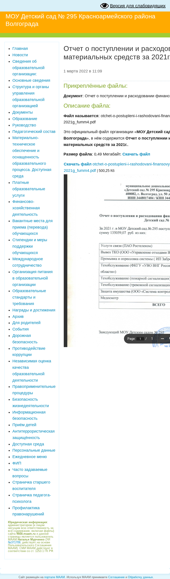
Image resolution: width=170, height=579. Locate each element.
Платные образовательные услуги (28, 189)
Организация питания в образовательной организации (32, 278)
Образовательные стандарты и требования (29, 297)
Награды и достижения (33, 310)
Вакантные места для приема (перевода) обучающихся (32, 227)
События (20, 329)
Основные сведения (31, 80)
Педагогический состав (34, 131)
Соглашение (116, 577)
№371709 (14, 542)
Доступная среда (28, 444)
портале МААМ (54, 577)
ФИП (16, 463)
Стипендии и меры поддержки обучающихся (29, 246)
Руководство (24, 125)
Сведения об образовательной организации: (28, 67)
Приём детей (24, 425)
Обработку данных (140, 577)
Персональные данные (33, 450)
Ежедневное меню (29, 457)
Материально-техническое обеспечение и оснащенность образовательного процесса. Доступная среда (31, 157)
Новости (20, 55)
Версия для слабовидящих (138, 5)
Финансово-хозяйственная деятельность (26, 208)
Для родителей (26, 323)
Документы (22, 112)
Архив (18, 316)
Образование (24, 119)
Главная (20, 48)
